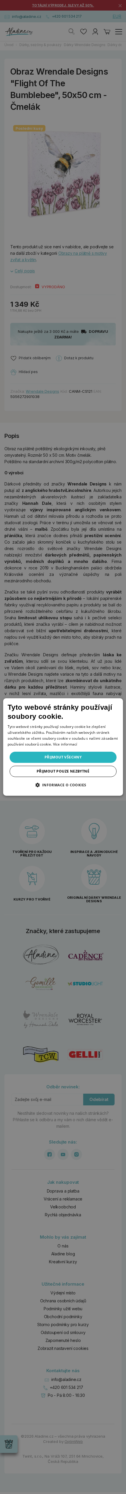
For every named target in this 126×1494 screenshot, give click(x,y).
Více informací (65, 744)
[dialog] (63, 747)
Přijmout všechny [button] (63, 757)
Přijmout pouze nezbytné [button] (63, 771)
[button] (63, 784)
